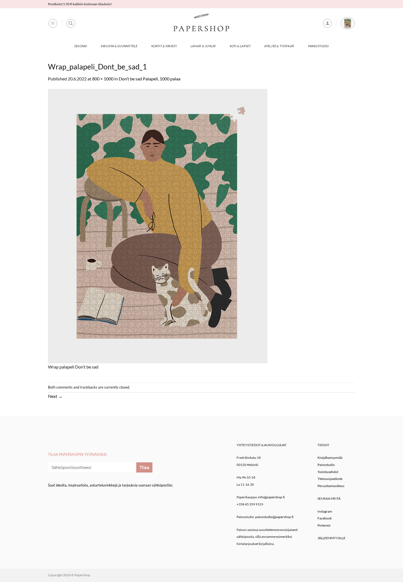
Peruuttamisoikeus (330, 486)
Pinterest (323, 525)
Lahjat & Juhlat (203, 46)
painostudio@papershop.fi (274, 517)
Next (55, 396)
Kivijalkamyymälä (329, 458)
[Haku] (70, 23)
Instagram (324, 511)
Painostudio (318, 46)
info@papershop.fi (271, 497)
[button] (53, 23)
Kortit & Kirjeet (164, 46)
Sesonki (80, 46)
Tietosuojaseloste (329, 479)
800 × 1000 (102, 78)
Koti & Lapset (240, 46)
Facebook (324, 518)
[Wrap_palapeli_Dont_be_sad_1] (157, 225)
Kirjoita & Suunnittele (119, 46)
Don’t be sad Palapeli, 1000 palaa (149, 78)
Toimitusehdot (327, 472)
